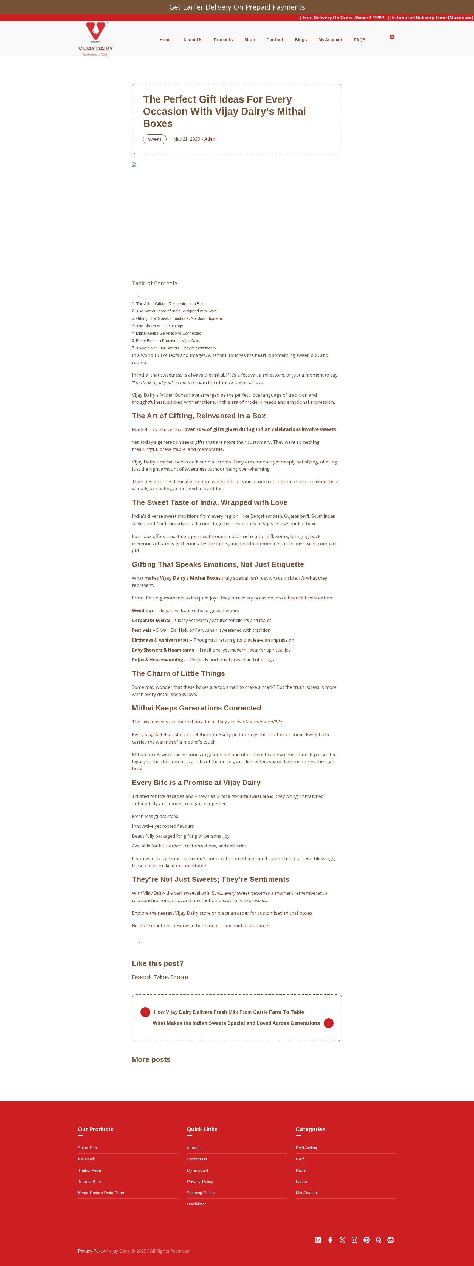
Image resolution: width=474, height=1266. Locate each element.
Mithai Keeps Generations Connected (168, 333)
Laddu (301, 1181)
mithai (218, 375)
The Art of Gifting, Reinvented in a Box (170, 303)
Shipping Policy (201, 1192)
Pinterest (179, 977)
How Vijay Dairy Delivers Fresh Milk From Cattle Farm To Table (229, 1012)
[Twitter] (342, 1240)
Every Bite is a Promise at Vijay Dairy (168, 340)
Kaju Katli (86, 1159)
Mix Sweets (306, 1192)
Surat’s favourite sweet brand (244, 796)
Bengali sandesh (266, 516)
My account (197, 1170)
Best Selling (306, 1147)
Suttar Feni (88, 1147)
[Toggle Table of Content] (136, 296)
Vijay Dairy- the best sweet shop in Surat (182, 893)
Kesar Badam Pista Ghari (101, 1192)
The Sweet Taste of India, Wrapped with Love (176, 311)
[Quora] (378, 1240)
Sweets (155, 139)
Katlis (301, 1170)
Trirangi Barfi (89, 1181)
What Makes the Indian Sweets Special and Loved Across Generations (236, 1023)
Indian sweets (154, 721)
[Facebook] (330, 1240)
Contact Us (197, 1159)
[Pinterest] (366, 1240)
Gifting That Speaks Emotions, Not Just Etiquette (179, 318)
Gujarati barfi (296, 516)
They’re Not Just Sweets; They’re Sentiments (176, 348)
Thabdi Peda (89, 1170)
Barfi (300, 1159)
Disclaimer (196, 1204)
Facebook (141, 977)
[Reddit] (391, 1240)
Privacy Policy (200, 1181)
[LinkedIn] (318, 1240)
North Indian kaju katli (177, 523)
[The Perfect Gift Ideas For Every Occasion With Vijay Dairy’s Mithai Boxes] (237, 214)
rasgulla (152, 734)
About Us (195, 1147)
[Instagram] (354, 1240)
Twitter (161, 977)
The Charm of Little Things (159, 326)
